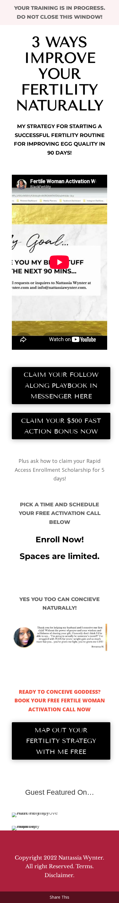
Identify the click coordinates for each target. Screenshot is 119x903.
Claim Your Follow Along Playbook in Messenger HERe (61, 385)
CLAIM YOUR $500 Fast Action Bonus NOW (61, 426)
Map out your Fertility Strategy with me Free (61, 741)
